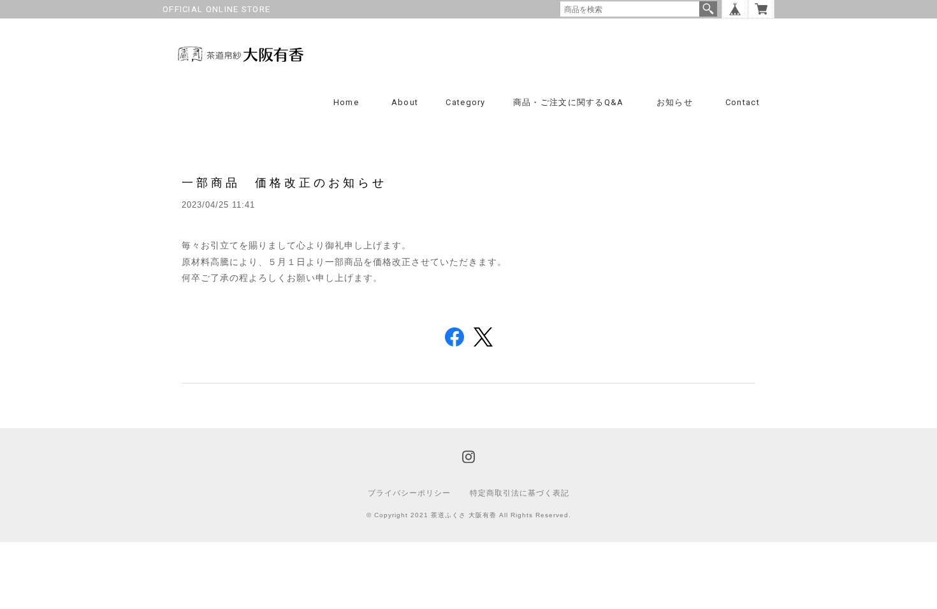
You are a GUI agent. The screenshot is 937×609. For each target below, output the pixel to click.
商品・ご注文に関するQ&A (568, 102)
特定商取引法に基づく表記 (519, 493)
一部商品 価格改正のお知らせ (284, 182)
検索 (708, 9)
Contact (742, 102)
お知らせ (675, 102)
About (405, 102)
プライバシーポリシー (409, 493)
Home (346, 102)
